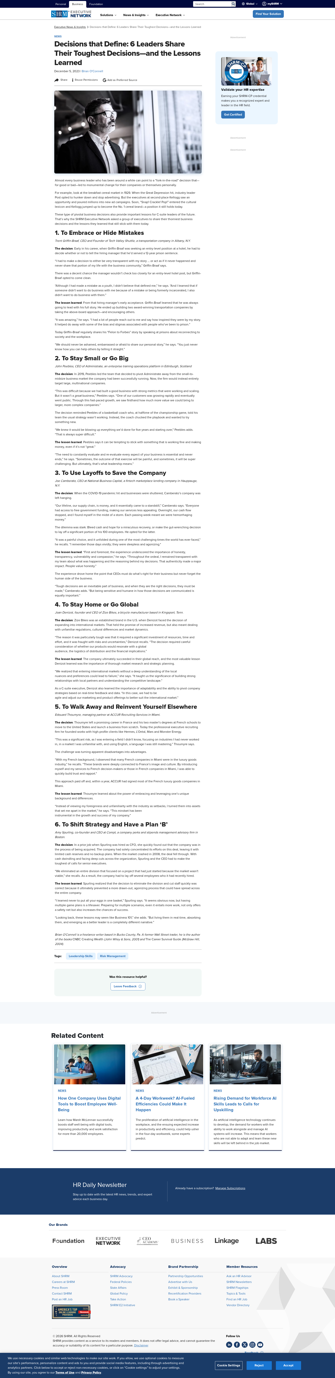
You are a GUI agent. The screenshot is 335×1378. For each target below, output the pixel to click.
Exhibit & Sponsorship (183, 1287)
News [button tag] (58, 36)
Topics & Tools (235, 1293)
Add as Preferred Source (122, 80)
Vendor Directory (238, 1305)
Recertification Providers (184, 1293)
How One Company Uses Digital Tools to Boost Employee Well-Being (89, 1104)
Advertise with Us (180, 1282)
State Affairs (118, 1287)
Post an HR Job (62, 1299)
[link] (70, 27)
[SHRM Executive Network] (71, 14)
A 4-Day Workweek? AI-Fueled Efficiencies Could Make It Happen (165, 1104)
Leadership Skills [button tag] (81, 956)
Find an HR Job (236, 1299)
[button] (268, 14)
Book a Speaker (178, 1299)
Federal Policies (121, 1282)
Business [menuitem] (77, 4)
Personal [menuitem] (60, 4)
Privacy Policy (91, 1372)
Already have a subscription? (194, 1188)
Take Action (118, 1299)
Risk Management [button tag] (112, 956)
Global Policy (119, 1293)
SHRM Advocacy (121, 1276)
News (62, 1090)
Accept (288, 1365)
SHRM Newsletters (239, 1282)
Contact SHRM (62, 1293)
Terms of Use (64, 1372)
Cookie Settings (228, 1365)
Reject (259, 1365)
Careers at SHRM (63, 1282)
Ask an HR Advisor (238, 1276)
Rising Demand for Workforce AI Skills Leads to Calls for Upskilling (245, 1104)
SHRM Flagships (237, 1287)
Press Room (60, 1287)
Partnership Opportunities (185, 1276)
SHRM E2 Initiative (122, 1305)
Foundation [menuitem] (96, 4)
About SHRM (60, 1276)
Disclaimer (141, 1345)
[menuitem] (251, 4)
